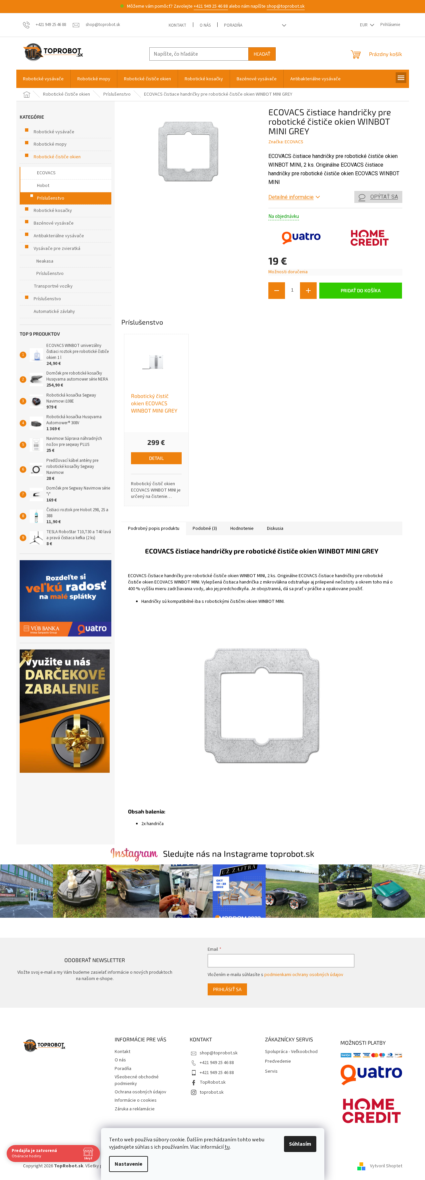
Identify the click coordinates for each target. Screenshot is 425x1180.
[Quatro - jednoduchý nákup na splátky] (65, 598)
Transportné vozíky (53, 286)
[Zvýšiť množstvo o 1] (308, 290)
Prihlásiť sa (227, 989)
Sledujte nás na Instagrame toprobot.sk (238, 853)
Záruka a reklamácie (135, 1109)
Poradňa (233, 25)
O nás (205, 25)
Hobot (43, 185)
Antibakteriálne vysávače (59, 236)
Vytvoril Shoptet (386, 1166)
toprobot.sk (212, 1092)
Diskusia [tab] (275, 528)
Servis (271, 1071)
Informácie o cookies (136, 1100)
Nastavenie (128, 1164)
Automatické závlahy (54, 311)
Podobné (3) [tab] (205, 528)
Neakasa (44, 261)
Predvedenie (278, 1061)
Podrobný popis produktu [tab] (153, 528)
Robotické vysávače (54, 132)
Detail (156, 458)
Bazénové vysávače (54, 223)
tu (227, 1147)
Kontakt (177, 25)
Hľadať (262, 54)
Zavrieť (313, 309)
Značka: (285, 142)
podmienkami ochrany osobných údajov (303, 974)
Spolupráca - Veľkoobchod (291, 1052)
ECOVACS (46, 173)
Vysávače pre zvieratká (57, 248)
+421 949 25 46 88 (211, 6)
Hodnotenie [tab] (242, 528)
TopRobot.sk (213, 1082)
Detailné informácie (291, 197)
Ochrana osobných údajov (140, 1092)
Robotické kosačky (53, 210)
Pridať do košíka (361, 290)
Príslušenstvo (50, 198)
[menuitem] (43, 79)
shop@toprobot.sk (286, 6)
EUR (364, 25)
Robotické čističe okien (57, 157)
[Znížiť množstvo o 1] (276, 290)
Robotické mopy (50, 144)
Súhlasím (300, 1144)
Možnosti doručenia (288, 272)
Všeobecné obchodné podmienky (137, 1080)
